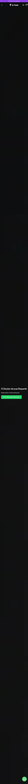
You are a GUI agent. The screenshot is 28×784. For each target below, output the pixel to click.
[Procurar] (23, 5)
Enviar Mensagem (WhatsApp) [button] (11, 397)
